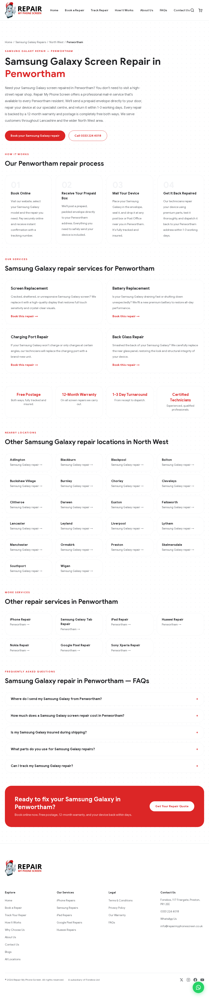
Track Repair (99, 10)
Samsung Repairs (67, 908)
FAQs (163, 10)
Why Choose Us (14, 930)
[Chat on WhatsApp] (198, 987)
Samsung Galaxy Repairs (31, 42)
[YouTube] (202, 980)
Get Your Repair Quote (172, 806)
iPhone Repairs (66, 900)
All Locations (12, 959)
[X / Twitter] (181, 980)
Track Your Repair (15, 915)
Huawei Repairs (66, 930)
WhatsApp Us (168, 919)
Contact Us (182, 10)
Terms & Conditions (120, 900)
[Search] (192, 10)
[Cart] (200, 10)
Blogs (8, 952)
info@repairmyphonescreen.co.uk (181, 926)
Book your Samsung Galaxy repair (35, 135)
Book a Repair (74, 10)
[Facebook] (195, 980)
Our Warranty (117, 915)
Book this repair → (24, 316)
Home (54, 10)
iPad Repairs (64, 915)
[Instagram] (188, 980)
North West (56, 42)
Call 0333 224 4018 (87, 135)
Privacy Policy (117, 908)
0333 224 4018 (169, 911)
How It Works (124, 10)
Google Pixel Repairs (69, 922)
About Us (146, 10)
